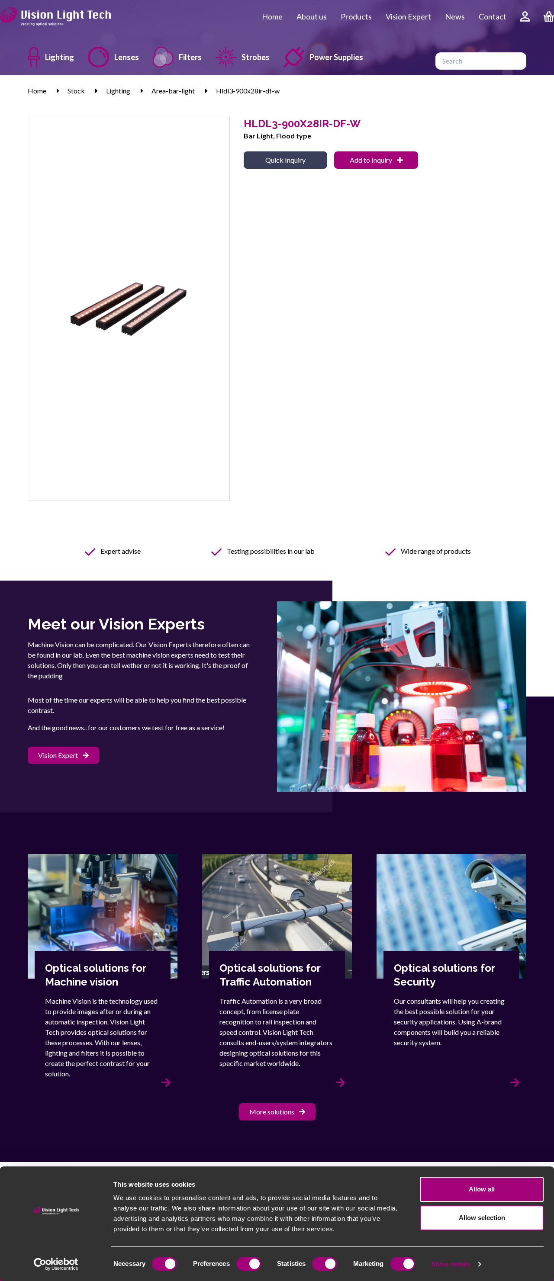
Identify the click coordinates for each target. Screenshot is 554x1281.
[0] (549, 16)
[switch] (248, 1264)
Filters (190, 57)
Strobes (256, 57)
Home (272, 16)
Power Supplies (336, 57)
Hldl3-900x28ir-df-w (248, 91)
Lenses (126, 57)
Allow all (482, 1189)
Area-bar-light (173, 91)
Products (356, 16)
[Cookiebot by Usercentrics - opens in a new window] (56, 1264)
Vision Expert (408, 16)
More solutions (272, 1112)
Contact (492, 16)
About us (311, 16)
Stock (76, 91)
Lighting (59, 57)
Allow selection (482, 1217)
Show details (450, 1264)
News (455, 16)
